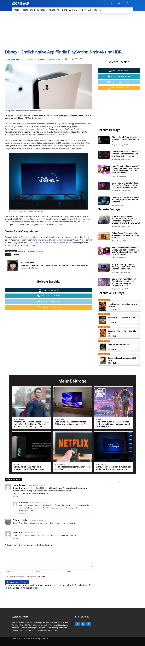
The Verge (16, 254)
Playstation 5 (31, 251)
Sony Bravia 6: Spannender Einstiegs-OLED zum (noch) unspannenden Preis (123, 267)
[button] (127, 3)
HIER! (35, 588)
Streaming (40, 251)
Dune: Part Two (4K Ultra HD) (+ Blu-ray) (122, 332)
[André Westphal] (12, 265)
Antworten (16, 496)
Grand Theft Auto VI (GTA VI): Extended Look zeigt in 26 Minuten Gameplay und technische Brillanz (113, 424)
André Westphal (13, 59)
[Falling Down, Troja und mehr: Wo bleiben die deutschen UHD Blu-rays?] (104, 236)
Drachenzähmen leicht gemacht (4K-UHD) (122, 359)
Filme (113, 176)
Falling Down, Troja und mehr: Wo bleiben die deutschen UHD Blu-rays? (125, 235)
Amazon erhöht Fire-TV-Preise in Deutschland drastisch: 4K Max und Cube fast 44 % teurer (126, 154)
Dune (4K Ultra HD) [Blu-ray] (119, 344)
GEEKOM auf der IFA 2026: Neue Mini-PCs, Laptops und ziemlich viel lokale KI (125, 200)
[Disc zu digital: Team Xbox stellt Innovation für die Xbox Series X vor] (104, 140)
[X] (115, 3)
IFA (113, 205)
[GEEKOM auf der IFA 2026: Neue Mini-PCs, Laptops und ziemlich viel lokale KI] (104, 201)
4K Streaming (50, 59)
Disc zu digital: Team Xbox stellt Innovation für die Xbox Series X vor (125, 139)
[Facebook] (111, 3)
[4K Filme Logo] (24, 3)
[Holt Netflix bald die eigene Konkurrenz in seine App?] (72, 447)
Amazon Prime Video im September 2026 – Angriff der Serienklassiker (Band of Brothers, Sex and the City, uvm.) (31, 424)
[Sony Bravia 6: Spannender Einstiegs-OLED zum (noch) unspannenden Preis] (104, 268)
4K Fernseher (116, 190)
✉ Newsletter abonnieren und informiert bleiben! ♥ (25, 577)
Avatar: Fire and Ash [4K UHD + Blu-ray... (122, 318)
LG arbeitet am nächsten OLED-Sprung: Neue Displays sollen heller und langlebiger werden (125, 185)
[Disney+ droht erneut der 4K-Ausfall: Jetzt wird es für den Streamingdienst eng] (113, 447)
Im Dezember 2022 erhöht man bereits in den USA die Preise (61, 240)
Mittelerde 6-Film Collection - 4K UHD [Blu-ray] (122, 305)
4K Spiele (41, 59)
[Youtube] (119, 3)
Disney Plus (21, 251)
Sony (58, 59)
